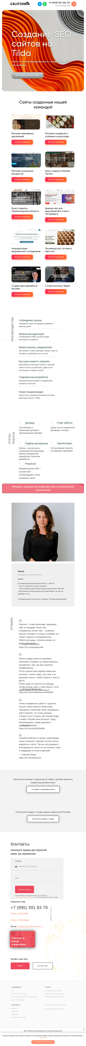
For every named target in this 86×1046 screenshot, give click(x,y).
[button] (28, 296)
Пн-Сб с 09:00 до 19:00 (63, 5)
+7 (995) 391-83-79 (59, 2)
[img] (40, 4)
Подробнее (43, 1037)
